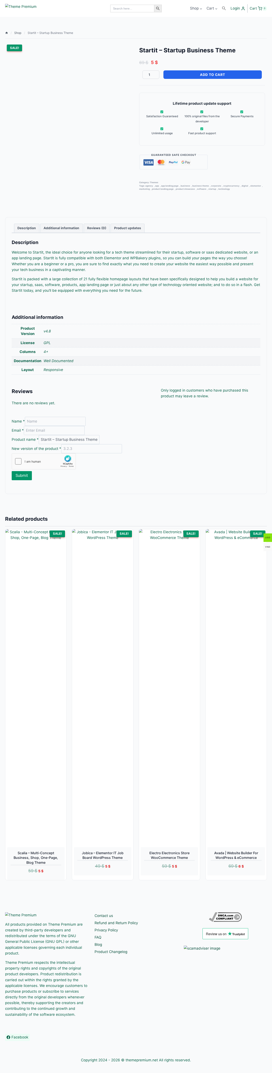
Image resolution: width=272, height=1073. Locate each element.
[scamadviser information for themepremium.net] (225, 948)
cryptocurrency (231, 186)
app (157, 186)
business (185, 186)
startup (212, 189)
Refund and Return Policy (116, 923)
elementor (255, 186)
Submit (22, 475)
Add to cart (212, 75)
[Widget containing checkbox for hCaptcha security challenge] (44, 461)
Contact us (104, 916)
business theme (200, 186)
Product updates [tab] (127, 228)
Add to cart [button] (98, 877)
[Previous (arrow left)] (7, 536)
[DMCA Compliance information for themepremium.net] (225, 917)
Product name (25, 439)
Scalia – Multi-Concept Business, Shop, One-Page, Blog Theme (36, 858)
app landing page (169, 186)
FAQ (98, 937)
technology (224, 189)
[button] (224, 8)
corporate (216, 186)
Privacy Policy (106, 930)
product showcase (185, 189)
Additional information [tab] (61, 228)
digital (245, 186)
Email (18, 430)
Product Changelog (111, 952)
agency (149, 186)
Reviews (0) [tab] (96, 228)
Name (18, 421)
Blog (98, 944)
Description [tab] (26, 228)
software (201, 189)
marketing (144, 189)
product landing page (163, 189)
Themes (154, 182)
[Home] (6, 33)
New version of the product (36, 449)
